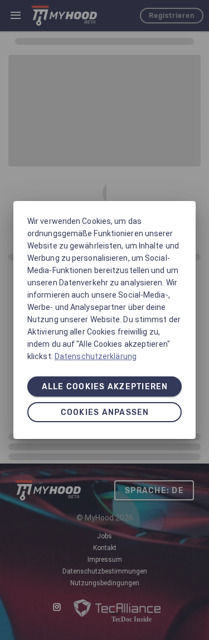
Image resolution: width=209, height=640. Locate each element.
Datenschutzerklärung (96, 356)
